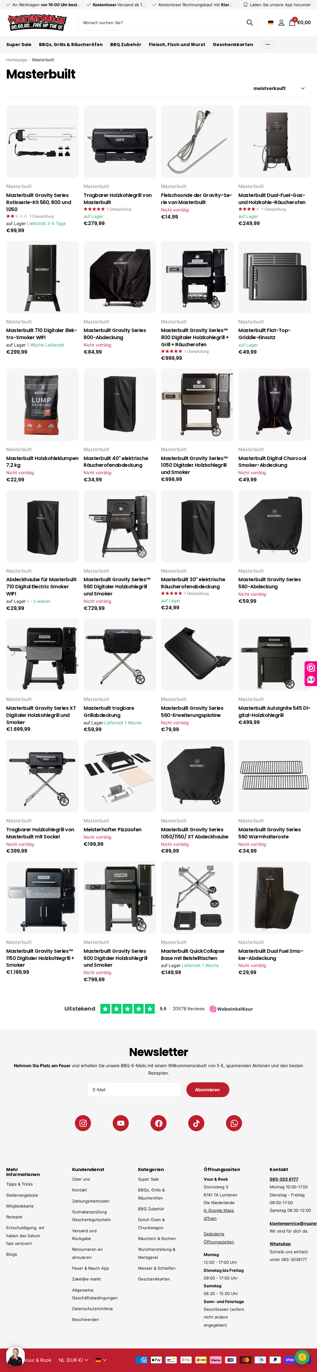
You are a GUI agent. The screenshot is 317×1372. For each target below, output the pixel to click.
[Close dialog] (308, 1250)
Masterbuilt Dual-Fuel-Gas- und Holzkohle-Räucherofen (272, 199)
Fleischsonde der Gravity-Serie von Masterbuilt (196, 199)
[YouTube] (121, 1123)
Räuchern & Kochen (157, 1238)
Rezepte (14, 1216)
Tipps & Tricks (19, 1184)
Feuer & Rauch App (90, 1268)
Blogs (11, 1254)
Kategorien (151, 1169)
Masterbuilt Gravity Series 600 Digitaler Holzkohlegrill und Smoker (115, 958)
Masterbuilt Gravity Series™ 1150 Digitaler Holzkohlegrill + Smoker (40, 958)
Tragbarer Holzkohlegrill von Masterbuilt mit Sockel (40, 833)
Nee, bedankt (270, 1356)
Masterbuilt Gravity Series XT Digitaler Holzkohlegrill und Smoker (41, 715)
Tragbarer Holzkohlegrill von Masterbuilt (118, 199)
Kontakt (79, 1189)
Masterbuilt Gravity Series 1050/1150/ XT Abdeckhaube (194, 833)
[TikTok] (196, 1123)
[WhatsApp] (234, 1123)
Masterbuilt (19, 186)
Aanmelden (270, 1337)
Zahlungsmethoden (91, 1201)
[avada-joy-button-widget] (302, 1357)
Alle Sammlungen (19, 48)
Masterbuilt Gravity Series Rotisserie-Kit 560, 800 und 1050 (38, 202)
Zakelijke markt (86, 1278)
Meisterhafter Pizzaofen (112, 829)
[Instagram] (83, 1123)
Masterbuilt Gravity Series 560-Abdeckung (269, 583)
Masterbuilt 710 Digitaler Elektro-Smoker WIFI (41, 334)
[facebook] (158, 1123)
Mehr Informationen (23, 1172)
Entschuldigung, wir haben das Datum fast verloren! (25, 1235)
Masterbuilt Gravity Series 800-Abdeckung (115, 334)
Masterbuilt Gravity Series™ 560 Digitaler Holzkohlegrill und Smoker (117, 586)
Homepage (16, 59)
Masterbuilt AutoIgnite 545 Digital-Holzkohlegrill (274, 712)
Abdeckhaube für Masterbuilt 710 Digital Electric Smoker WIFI (41, 586)
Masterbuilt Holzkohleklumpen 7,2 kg (42, 462)
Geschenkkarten (233, 44)
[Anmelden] (281, 23)
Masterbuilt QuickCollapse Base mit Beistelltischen (192, 955)
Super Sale (148, 1179)
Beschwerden (85, 1319)
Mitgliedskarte (20, 1206)
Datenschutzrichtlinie (92, 1308)
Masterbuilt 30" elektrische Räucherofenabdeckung (193, 583)
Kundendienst (88, 1169)
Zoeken (249, 22)
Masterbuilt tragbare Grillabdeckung (109, 712)
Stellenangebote (22, 1195)
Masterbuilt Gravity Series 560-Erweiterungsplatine (192, 712)
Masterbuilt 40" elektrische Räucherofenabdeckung (116, 462)
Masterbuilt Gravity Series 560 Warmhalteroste (269, 833)
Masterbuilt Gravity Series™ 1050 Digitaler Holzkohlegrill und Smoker (194, 465)
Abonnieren (207, 1089)
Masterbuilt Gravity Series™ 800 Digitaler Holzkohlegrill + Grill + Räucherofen (195, 337)
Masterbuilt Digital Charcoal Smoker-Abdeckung (272, 462)
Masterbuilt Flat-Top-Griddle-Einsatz (264, 334)
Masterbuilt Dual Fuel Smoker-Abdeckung (270, 955)
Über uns (81, 1179)
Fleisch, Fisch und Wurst (177, 44)
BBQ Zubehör (151, 1208)
